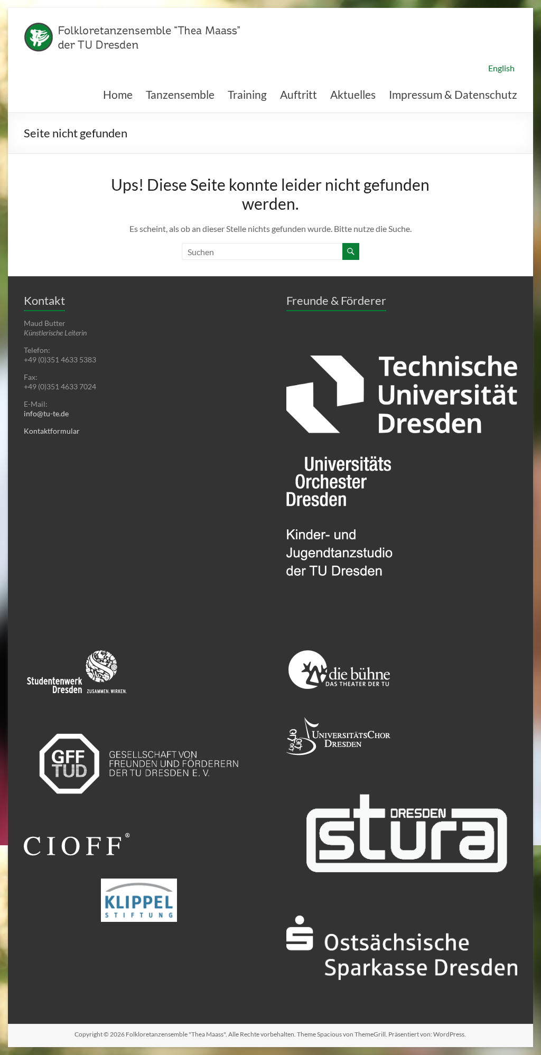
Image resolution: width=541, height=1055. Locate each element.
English (501, 68)
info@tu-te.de (46, 413)
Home (118, 94)
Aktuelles (353, 94)
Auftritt (298, 94)
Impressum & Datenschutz (453, 94)
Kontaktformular (52, 430)
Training (247, 94)
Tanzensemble (180, 94)
